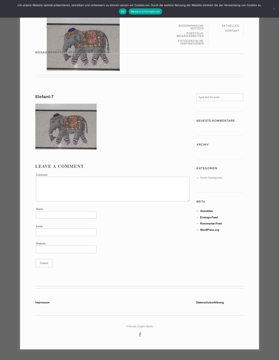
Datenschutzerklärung (210, 302)
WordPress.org (209, 229)
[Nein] (274, 9)
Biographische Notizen (191, 27)
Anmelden (206, 211)
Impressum (42, 302)
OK (123, 11)
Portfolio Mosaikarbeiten (190, 35)
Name (39, 209)
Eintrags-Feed (209, 217)
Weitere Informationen (145, 11)
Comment (41, 174)
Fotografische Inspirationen (191, 42)
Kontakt (232, 30)
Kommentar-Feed (211, 223)
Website (41, 243)
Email (39, 226)
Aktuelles (230, 26)
